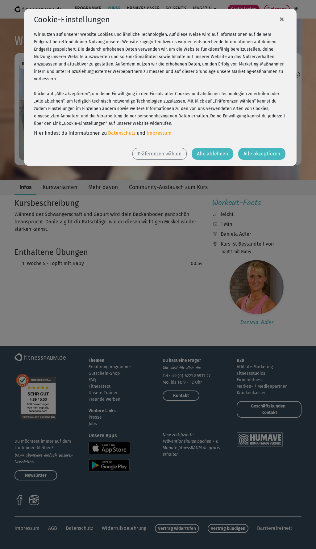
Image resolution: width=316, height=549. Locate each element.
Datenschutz (121, 133)
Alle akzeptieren (261, 154)
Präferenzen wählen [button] (159, 154)
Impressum (159, 133)
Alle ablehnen (212, 154)
